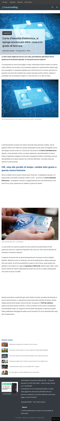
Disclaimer (20, 2)
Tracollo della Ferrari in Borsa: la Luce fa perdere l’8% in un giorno (24, 366)
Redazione (12, 2)
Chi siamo (4, 2)
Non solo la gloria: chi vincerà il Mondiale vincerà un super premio (24, 372)
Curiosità (7, 33)
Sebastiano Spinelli (8, 51)
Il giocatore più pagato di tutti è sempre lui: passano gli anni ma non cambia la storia (28, 361)
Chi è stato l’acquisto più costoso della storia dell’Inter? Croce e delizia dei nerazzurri (28, 355)
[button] (52, 7)
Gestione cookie (55, 419)
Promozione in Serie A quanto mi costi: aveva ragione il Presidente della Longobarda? (28, 350)
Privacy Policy (28, 2)
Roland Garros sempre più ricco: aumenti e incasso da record (23, 344)
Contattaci (49, 402)
